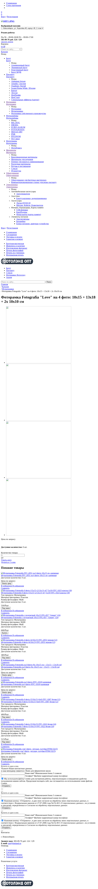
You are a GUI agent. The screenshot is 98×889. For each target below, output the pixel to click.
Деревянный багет (19, 67)
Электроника (12, 185)
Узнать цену (6, 560)
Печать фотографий (14, 250)
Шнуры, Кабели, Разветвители (29, 205)
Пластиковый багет (19, 70)
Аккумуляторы (22, 219)
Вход (3, 17)
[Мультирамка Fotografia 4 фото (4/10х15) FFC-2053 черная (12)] (49, 640)
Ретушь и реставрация (20, 166)
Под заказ (15, 139)
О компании (11, 3)
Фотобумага (16, 148)
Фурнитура (16, 171)
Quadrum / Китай (18, 86)
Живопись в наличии (15, 246)
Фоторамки (11, 102)
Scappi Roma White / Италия (23, 88)
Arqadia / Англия (18, 84)
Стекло (14, 168)
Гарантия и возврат (14, 239)
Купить (4, 633)
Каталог (4, 52)
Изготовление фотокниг (16, 248)
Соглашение (11, 235)
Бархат (14, 90)
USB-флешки (22, 210)
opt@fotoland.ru (14, 843)
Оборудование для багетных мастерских (28, 180)
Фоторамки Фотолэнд (15, 275)
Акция (9, 277)
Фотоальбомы (12, 116)
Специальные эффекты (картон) (25, 100)
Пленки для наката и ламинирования (27, 162)
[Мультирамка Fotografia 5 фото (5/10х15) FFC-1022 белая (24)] (49, 724)
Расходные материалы (20, 164)
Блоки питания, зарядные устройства (32, 224)
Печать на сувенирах (15, 253)
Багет (8, 58)
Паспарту (10, 74)
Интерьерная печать (15, 255)
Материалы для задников (22, 159)
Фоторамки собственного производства (28, 113)
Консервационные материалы (24, 157)
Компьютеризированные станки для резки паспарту (34, 182)
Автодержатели (23, 194)
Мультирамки (17, 111)
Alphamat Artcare (18, 81)
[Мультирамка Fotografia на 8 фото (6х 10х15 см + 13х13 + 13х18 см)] (49, 665)
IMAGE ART (16, 132)
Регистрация (12, 17)
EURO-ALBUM (18, 127)
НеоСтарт (15, 97)
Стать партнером (13, 5)
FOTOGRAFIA (17, 129)
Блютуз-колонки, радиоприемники (31, 198)
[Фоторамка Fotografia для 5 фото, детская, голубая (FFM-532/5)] (49, 749)
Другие (14, 93)
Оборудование (12, 173)
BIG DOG (15, 123)
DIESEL (14, 125)
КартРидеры (21, 212)
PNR (13, 134)
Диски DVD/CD (23, 203)
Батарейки (20, 221)
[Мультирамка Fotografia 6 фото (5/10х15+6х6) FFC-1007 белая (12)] (49, 699)
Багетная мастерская (15, 243)
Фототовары (11, 141)
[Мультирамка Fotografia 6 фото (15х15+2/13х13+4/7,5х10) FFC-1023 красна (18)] (49, 590)
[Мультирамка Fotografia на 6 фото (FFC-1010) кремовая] (49, 682)
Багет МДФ (16, 72)
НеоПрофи (16, 95)
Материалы (11, 150)
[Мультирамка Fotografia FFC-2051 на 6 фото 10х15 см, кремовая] (49, 573)
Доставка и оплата (14, 237)
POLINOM (16, 136)
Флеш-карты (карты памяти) (28, 214)
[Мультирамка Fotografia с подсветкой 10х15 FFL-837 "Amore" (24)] (49, 615)
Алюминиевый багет (20, 65)
